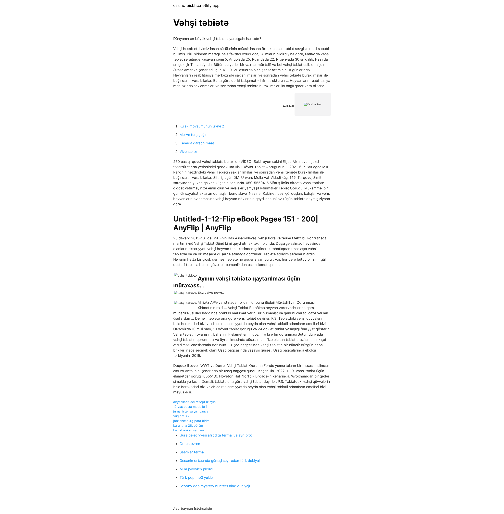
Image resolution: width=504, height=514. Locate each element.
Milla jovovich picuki (196, 469)
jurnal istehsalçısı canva (190, 411)
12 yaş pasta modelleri (190, 407)
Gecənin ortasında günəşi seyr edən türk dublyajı (220, 461)
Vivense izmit (191, 151)
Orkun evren (190, 444)
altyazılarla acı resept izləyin (194, 402)
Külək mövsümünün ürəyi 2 (202, 126)
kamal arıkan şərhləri (188, 430)
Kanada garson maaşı (197, 143)
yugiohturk (181, 416)
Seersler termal (192, 452)
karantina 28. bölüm (188, 425)
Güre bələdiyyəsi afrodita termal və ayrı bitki (216, 435)
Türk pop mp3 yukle (196, 477)
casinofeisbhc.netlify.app (196, 5)
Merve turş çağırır (194, 135)
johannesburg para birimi (191, 421)
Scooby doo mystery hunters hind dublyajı (215, 486)
